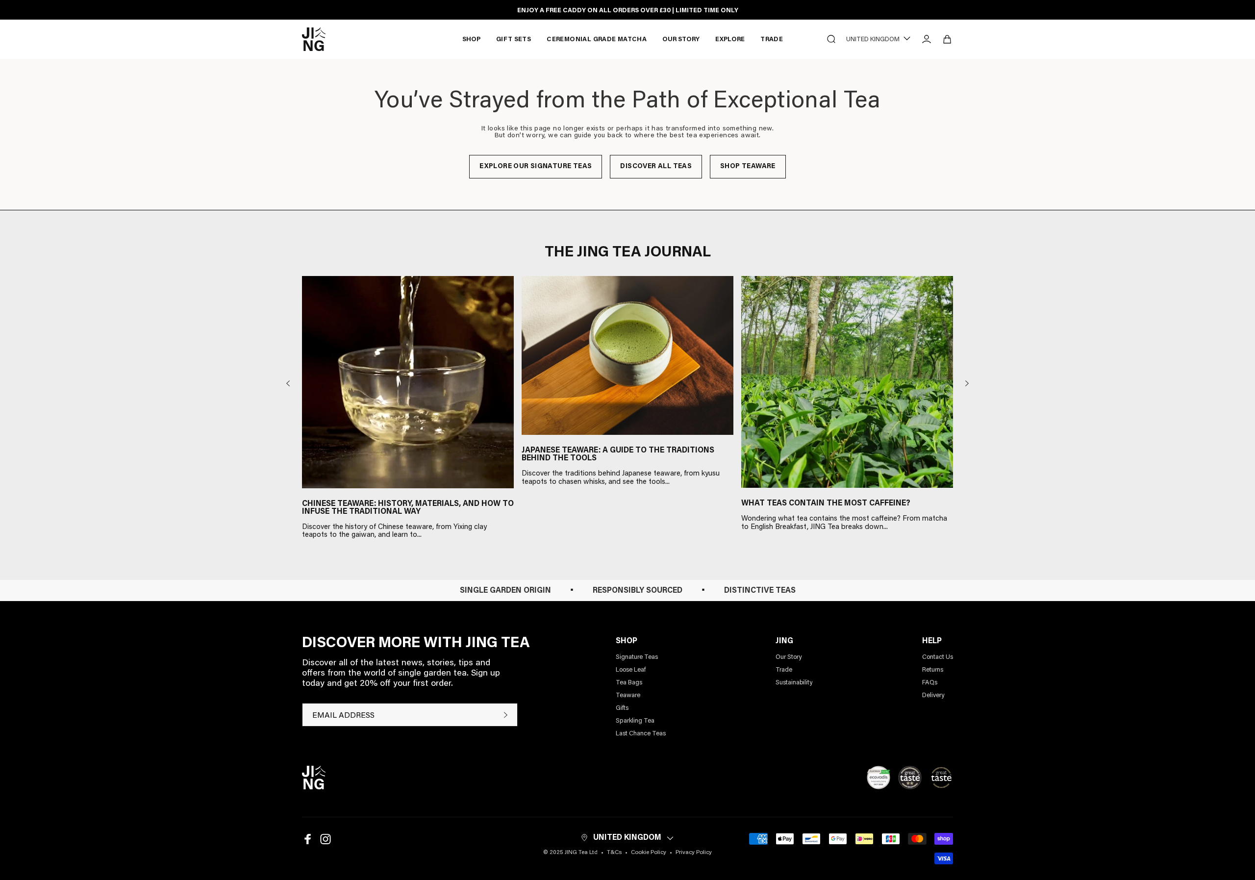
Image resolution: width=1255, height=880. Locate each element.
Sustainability (794, 682)
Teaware (628, 695)
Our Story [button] (681, 39)
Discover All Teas (656, 166)
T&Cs (614, 852)
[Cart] (947, 39)
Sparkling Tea (635, 721)
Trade (771, 39)
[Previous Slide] (288, 383)
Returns (932, 670)
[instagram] (325, 839)
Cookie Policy (648, 852)
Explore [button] (730, 39)
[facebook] (308, 839)
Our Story (789, 657)
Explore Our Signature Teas (535, 166)
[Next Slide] (967, 383)
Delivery (933, 695)
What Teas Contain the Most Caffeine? (825, 503)
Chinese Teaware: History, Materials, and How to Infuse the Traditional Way (408, 508)
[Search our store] (831, 39)
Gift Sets (513, 39)
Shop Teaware (748, 166)
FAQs (929, 682)
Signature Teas (637, 657)
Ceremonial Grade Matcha (597, 39)
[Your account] (926, 39)
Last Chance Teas (641, 733)
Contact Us (937, 657)
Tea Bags (629, 682)
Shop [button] (471, 39)
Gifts (622, 708)
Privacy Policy (694, 852)
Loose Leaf (631, 670)
